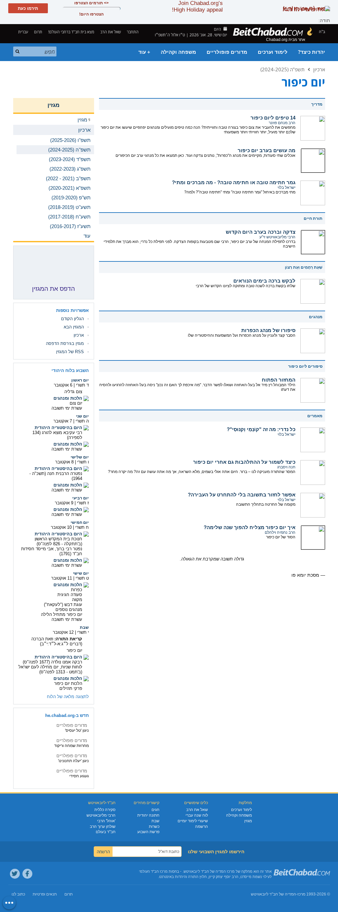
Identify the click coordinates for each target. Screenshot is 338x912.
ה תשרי (82, 421)
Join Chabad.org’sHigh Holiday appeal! (197, 6)
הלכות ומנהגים (67, 398)
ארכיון (319, 69)
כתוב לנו (18, 894)
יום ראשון (80, 380)
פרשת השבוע (148, 831)
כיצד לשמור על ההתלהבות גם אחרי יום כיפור (244, 462)
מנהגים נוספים (68, 609)
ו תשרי (83, 461)
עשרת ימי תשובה (66, 408)
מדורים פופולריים (227, 52)
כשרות (154, 826)
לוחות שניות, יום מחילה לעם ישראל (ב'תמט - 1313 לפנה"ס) (50, 669)
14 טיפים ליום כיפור (273, 117)
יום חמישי (80, 522)
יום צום (76, 403)
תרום (38, 32)
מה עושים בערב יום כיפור (266, 150)
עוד (87, 236)
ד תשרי (82, 385)
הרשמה (201, 826)
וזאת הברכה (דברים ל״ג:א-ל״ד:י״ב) (56, 641)
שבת (84, 627)
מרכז (301, 894)
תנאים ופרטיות (45, 894)
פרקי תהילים (70, 688)
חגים (155, 809)
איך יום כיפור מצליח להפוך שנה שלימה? (249, 527)
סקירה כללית (105, 809)
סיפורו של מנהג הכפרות (268, 330)
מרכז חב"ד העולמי (153, 871)
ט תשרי (82, 578)
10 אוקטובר (61, 527)
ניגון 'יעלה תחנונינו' (73, 761)
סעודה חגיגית (69, 594)
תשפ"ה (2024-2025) (282, 69)
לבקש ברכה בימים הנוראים (264, 281)
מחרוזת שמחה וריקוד (71, 745)
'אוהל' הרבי (106, 821)
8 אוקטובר (64, 461)
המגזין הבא (74, 326)
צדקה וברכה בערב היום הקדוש (260, 232)
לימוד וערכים (272, 52)
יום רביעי (80, 498)
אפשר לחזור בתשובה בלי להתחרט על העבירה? (241, 494)
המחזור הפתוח (278, 380)
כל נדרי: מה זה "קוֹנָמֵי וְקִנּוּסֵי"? (261, 429)
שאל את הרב (110, 32)
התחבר (133, 32)
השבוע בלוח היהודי (70, 370)
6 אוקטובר (63, 385)
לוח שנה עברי (197, 815)
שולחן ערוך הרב (103, 826)
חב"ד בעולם (106, 831)
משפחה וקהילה (178, 52)
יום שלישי (80, 457)
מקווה (77, 599)
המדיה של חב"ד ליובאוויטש (273, 894)
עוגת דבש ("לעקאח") (63, 604)
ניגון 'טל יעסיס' (77, 730)
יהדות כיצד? (311, 52)
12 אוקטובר (63, 632)
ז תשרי (83, 502)
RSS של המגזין (70, 351)
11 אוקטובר (61, 578)
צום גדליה (73, 391)
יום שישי (81, 573)
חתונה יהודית (148, 815)
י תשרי (83, 632)
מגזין (53, 105)
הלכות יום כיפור (68, 683)
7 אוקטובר (62, 421)
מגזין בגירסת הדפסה (65, 343)
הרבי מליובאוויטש (101, 815)
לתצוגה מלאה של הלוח (68, 696)
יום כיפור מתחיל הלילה (61, 614)
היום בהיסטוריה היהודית (58, 427)
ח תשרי (82, 527)
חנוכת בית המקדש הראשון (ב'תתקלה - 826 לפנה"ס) (58, 541)
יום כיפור (74, 650)
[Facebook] (27, 874)
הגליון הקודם (72, 318)
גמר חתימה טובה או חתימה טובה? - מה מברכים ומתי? (233, 182)
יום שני (82, 416)
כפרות (76, 589)
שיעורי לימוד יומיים (193, 821)
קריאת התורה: (68, 638)
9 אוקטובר (64, 502)
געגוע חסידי (79, 776)
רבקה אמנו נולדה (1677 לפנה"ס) (52, 661)
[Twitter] (15, 874)
